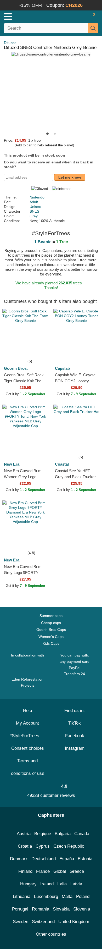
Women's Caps (51, 636)
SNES (34, 211)
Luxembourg (46, 896)
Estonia (85, 858)
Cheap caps (51, 623)
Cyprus (43, 846)
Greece (77, 871)
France (43, 871)
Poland (82, 896)
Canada (81, 833)
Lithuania (21, 896)
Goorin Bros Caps (51, 629)
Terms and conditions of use (27, 767)
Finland (25, 871)
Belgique (42, 833)
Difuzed (10, 43)
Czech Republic (68, 846)
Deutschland (43, 858)
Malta (67, 896)
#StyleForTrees (25, 735)
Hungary (28, 883)
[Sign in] (73, 16)
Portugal (20, 909)
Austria (24, 833)
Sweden (20, 921)
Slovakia (61, 909)
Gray (34, 216)
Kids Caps (51, 643)
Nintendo (37, 197)
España (66, 858)
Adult (34, 202)
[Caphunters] (30, 16)
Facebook (74, 735)
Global (59, 871)
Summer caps (51, 616)
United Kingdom (73, 921)
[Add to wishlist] (39, 350)
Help (27, 710)
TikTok (74, 723)
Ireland (47, 883)
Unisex (35, 207)
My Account (27, 723)
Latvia (76, 883)
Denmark (19, 858)
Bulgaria (63, 833)
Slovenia (81, 909)
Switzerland (43, 921)
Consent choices (27, 748)
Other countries (51, 934)
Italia (62, 883)
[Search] (93, 28)
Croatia (25, 846)
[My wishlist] (82, 16)
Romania (40, 909)
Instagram (74, 748)
